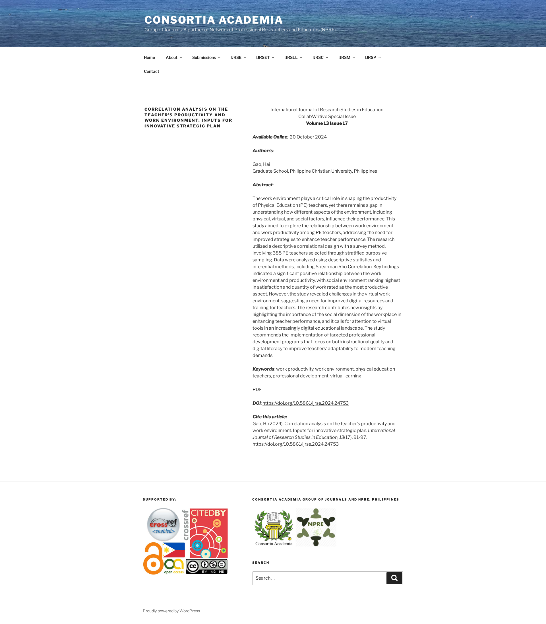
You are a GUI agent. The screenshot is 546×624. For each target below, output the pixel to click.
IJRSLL (291, 57)
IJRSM (344, 57)
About (171, 57)
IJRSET (263, 57)
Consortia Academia (214, 20)
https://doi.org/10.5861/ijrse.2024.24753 (305, 403)
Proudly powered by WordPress (171, 610)
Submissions (204, 57)
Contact (151, 71)
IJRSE (236, 57)
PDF (257, 389)
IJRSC (318, 57)
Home (149, 57)
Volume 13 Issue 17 (327, 123)
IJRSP (370, 57)
